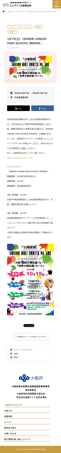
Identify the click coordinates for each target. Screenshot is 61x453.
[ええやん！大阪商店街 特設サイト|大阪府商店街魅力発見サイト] (17, 4)
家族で (12, 32)
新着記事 (8, 416)
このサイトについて (13, 405)
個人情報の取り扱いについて (17, 439)
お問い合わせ (10, 434)
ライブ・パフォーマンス (19, 27)
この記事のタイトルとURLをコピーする (30, 337)
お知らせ (8, 411)
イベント (8, 422)
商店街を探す (10, 428)
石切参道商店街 (21, 97)
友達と (39, 27)
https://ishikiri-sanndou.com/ (19, 158)
